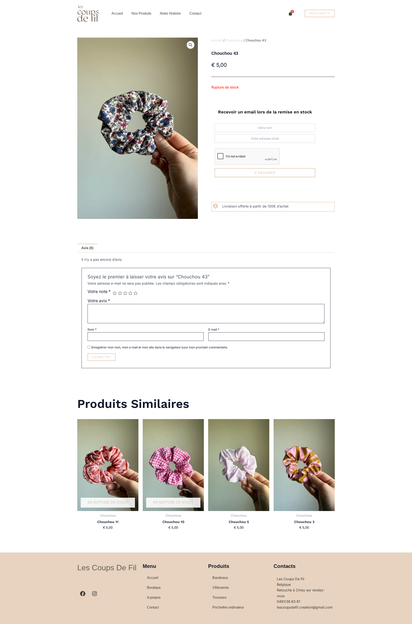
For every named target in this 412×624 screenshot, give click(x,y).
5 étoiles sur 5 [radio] (135, 293)
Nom (92, 329)
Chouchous (234, 40)
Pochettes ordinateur (228, 607)
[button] (190, 45)
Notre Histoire (170, 13)
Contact (195, 13)
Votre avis (99, 300)
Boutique (154, 587)
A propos (154, 597)
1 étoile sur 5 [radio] (115, 293)
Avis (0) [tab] (87, 248)
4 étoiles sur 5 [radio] (130, 293)
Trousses (219, 597)
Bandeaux (220, 578)
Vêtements (220, 587)
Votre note (99, 291)
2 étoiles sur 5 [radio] (120, 293)
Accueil (117, 13)
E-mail (213, 329)
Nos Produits (141, 13)
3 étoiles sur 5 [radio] (125, 293)
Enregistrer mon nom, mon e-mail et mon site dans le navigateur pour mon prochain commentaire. (159, 347)
